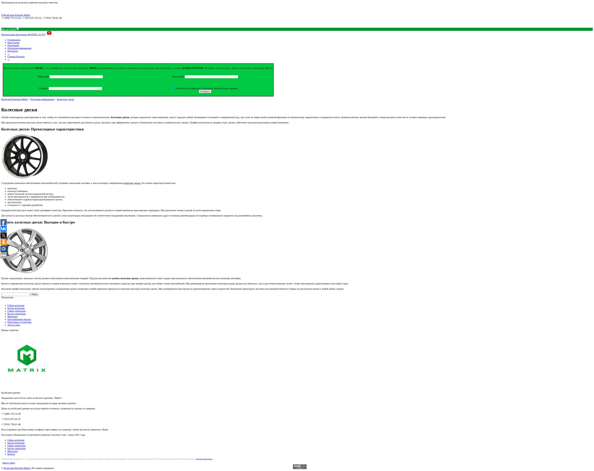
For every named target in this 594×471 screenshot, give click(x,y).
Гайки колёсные (15, 440)
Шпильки (12, 316)
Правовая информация (204, 459)
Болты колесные (16, 308)
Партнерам (13, 45)
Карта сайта (8, 463)
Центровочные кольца (19, 319)
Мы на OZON (9, 29)
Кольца (11, 454)
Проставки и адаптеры (19, 322)
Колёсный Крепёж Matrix (14, 99)
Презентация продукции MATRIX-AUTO (23, 34)
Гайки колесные (15, 305)
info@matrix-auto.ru (11, 23)
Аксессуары (13, 325)
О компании (13, 40)
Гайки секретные (16, 311)
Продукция (13, 42)
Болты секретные (16, 313)
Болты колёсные (16, 443)
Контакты (12, 51)
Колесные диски (65, 99)
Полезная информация (19, 48)
